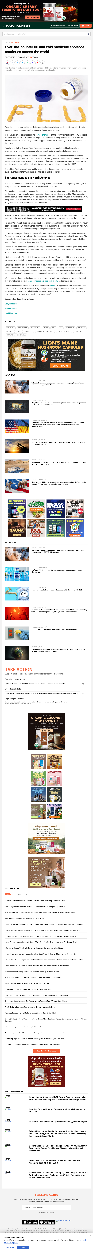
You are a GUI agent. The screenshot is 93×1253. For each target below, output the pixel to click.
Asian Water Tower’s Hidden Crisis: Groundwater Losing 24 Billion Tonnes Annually (36, 995)
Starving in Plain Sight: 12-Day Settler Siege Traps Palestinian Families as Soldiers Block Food (40, 912)
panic (76, 68)
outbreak (69, 68)
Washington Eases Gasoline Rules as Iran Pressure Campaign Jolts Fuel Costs (34, 948)
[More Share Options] (43, 62)
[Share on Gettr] (37, 62)
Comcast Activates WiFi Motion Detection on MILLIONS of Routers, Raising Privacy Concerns (40, 936)
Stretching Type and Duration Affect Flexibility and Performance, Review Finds (34, 1039)
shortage (34, 70)
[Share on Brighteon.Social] (7, 62)
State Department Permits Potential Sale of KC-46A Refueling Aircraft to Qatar (35, 901)
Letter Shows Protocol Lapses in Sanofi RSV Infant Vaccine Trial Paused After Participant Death (41, 942)
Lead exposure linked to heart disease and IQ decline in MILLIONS (57, 590)
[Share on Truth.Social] (32, 62)
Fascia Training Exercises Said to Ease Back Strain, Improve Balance (30, 1007)
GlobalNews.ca (11, 308)
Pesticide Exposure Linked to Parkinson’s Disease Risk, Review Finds (30, 1013)
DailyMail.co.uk (11, 304)
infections (54, 68)
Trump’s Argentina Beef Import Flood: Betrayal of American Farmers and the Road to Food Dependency (44, 1033)
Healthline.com (11, 313)
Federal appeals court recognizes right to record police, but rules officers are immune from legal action (43, 930)
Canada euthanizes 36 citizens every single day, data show (54, 630)
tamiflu (52, 70)
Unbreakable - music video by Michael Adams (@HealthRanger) (58, 1121)
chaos (40, 68)
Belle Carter (44, 420)
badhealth (13, 68)
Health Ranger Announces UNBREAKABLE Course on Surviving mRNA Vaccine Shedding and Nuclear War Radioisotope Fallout (57, 1098)
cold (45, 68)
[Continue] (68, 1207)
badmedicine (23, 68)
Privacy (56, 1229)
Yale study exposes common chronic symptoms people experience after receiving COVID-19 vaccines (57, 384)
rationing (82, 68)
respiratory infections (13, 70)
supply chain (43, 70)
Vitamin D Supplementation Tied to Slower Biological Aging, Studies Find (32, 1044)
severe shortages (43, 135)
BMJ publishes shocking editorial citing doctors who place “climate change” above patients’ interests (58, 650)
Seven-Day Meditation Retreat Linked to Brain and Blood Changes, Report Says (35, 907)
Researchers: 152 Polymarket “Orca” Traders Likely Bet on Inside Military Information (37, 966)
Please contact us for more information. (18, 704)
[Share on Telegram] (22, 62)
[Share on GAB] (27, 62)
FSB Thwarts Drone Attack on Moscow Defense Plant (25, 918)
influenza (62, 68)
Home (7, 43)
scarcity (28, 70)
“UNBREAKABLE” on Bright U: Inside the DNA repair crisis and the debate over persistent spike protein (44, 960)
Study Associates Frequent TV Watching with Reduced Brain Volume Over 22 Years (36, 1001)
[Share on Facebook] (12, 62)
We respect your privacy (46, 1212)
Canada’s (53, 286)
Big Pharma (15, 43)
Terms (62, 1229)
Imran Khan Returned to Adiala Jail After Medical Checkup (27, 983)
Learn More (10, 1247)
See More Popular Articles (46, 1051)
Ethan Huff (44, 400)
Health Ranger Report (14, 1091)
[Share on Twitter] (17, 62)
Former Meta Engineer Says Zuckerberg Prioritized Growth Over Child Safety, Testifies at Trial (40, 954)
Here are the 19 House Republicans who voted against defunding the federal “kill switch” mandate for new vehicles (58, 483)
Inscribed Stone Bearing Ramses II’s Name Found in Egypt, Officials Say (32, 972)
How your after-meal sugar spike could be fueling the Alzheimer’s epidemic (33, 977)
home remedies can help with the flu (43, 281)
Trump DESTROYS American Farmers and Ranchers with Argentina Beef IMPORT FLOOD (54, 1161)
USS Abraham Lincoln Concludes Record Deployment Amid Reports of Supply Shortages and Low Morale (44, 924)
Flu (48, 68)
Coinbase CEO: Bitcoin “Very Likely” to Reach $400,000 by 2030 (29, 989)
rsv (23, 70)
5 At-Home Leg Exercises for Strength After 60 (23, 1027)
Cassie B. (22, 57)
